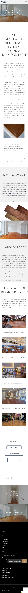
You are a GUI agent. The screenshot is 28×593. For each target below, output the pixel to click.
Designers (4, 537)
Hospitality (5, 539)
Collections (5, 543)
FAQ (3, 547)
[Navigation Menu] (26, 2)
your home (19, 65)
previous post (9, 78)
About (3, 535)
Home (3, 533)
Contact (4, 549)
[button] (24, 561)
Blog (3, 551)
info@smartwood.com (8, 577)
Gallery (4, 545)
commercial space (8, 67)
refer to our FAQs (18, 280)
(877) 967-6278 (6, 575)
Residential (5, 541)
